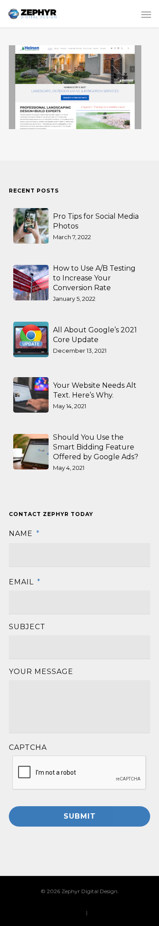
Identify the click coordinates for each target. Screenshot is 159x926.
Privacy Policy (67, 912)
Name (24, 533)
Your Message (41, 671)
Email (25, 582)
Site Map (100, 912)
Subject (27, 627)
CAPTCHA (28, 747)
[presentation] (79, 773)
